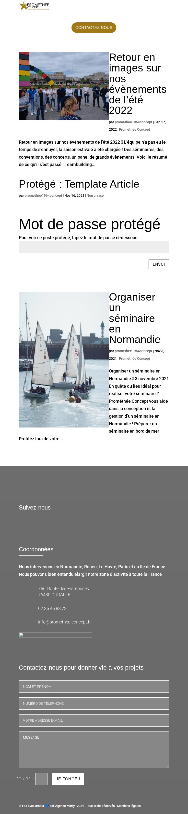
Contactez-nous (93, 28)
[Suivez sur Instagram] (53, 530)
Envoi (159, 264)
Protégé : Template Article (79, 184)
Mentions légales (129, 806)
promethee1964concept (133, 122)
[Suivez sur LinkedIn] (39, 530)
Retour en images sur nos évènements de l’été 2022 (138, 83)
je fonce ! (68, 779)
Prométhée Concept (134, 129)
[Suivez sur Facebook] (25, 530)
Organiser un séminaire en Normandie (135, 318)
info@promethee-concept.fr (64, 621)
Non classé (95, 195)
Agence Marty (65, 806)
